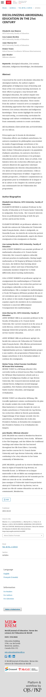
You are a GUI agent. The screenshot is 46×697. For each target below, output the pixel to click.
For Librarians (9, 599)
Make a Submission (12, 609)
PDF (7, 500)
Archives (12, 8)
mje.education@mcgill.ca (15, 652)
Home (4, 8)
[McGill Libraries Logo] (28, 671)
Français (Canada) (11, 577)
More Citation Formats (12, 535)
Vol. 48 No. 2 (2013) (25, 8)
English (6, 574)
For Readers (8, 591)
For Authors (8, 595)
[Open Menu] (2, 2)
